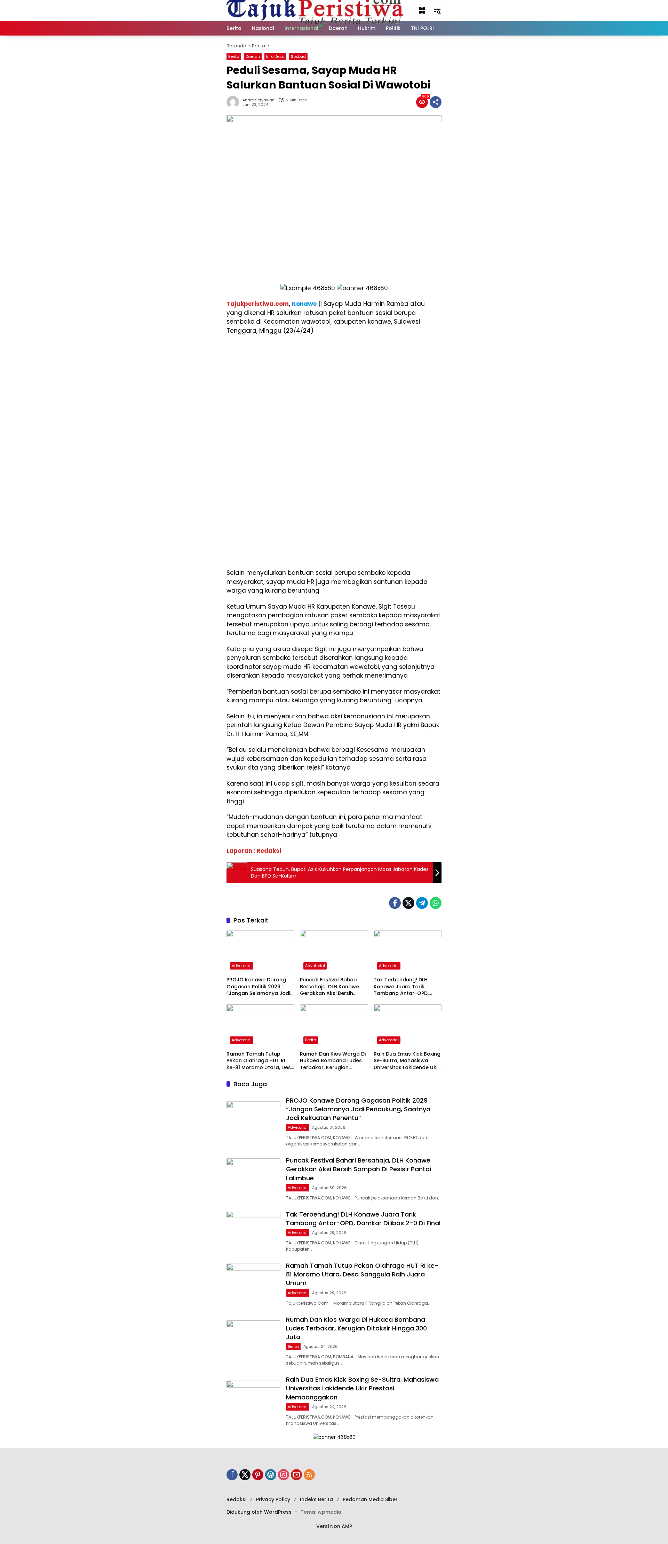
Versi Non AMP (334, 1526)
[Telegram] (422, 903)
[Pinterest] (257, 1474)
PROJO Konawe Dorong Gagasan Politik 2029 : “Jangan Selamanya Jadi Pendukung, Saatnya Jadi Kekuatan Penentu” (258, 986)
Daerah (253, 56)
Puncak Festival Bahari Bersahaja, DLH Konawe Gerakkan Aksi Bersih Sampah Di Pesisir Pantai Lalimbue (330, 986)
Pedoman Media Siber (370, 1499)
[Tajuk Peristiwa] (315, 10)
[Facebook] (395, 903)
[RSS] (309, 1474)
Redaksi (236, 1499)
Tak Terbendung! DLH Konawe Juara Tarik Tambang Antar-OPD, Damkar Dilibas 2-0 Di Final (407, 986)
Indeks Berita (316, 1499)
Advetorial (242, 965)
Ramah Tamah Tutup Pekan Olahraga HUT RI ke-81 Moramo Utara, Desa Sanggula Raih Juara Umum (260, 1061)
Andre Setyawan (258, 100)
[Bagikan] (436, 102)
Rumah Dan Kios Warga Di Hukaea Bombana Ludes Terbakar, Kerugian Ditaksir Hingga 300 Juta (333, 1061)
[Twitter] (408, 903)
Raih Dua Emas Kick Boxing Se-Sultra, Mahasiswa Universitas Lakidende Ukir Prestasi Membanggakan (407, 1061)
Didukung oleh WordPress (259, 1511)
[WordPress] (270, 1474)
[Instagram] (283, 1474)
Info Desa (275, 56)
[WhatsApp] (436, 903)
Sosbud (298, 56)
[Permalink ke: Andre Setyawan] (234, 102)
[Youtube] (296, 1474)
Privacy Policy (273, 1499)
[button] (422, 10)
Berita (233, 56)
